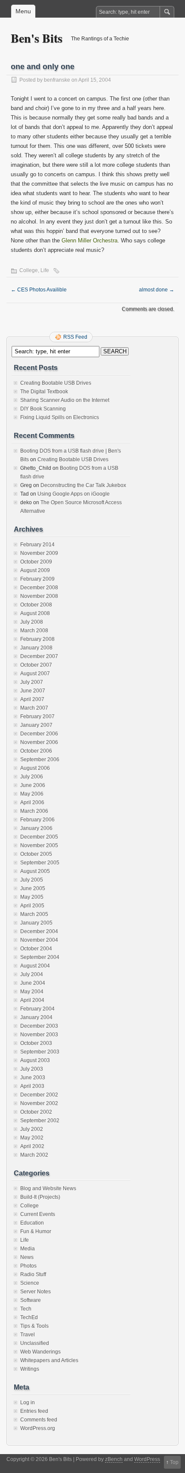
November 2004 (39, 940)
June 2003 (32, 1078)
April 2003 (32, 1086)
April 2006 (32, 802)
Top (174, 1462)
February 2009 (37, 579)
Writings (29, 1369)
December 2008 (39, 588)
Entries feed (34, 1411)
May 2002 (31, 1138)
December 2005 (39, 837)
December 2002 (39, 1095)
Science (29, 1283)
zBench (114, 1459)
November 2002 (39, 1103)
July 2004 (31, 974)
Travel (27, 1335)
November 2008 (39, 596)
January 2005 (36, 923)
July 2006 (31, 777)
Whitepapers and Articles (49, 1360)
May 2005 (31, 897)
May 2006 (31, 794)
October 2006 (36, 751)
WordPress (147, 1459)
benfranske (57, 80)
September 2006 (39, 759)
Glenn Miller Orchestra (89, 240)
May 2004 (31, 992)
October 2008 (36, 605)
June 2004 (32, 983)
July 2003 (31, 1069)
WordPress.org (37, 1428)
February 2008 (37, 639)
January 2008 (36, 648)
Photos (28, 1266)
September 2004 (39, 957)
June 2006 (32, 785)
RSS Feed (75, 337)
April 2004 (32, 1000)
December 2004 (39, 931)
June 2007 (32, 691)
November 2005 (39, 845)
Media (27, 1249)
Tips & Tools (34, 1326)
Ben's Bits (36, 38)
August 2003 (35, 1060)
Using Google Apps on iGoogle (73, 494)
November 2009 (39, 553)
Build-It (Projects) (40, 1197)
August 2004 (35, 966)
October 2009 (36, 562)
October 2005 (36, 854)
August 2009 (35, 570)
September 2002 (39, 1121)
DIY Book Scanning (43, 409)
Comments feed (38, 1420)
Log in (27, 1403)
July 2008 (31, 622)
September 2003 (39, 1052)
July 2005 (31, 880)
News (27, 1257)
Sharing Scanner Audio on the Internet (64, 400)
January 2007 (36, 725)
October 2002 (36, 1112)
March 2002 (34, 1155)
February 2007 (37, 717)
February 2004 (37, 1009)
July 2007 (31, 682)
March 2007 (34, 708)
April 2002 (32, 1146)
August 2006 (35, 768)
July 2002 (31, 1129)
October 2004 (36, 949)
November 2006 (39, 742)
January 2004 (36, 1017)
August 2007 (35, 674)
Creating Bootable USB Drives (55, 383)
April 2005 (32, 906)
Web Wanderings (40, 1352)
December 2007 (39, 656)
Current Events (37, 1214)
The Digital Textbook (44, 392)
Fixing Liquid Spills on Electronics (59, 417)
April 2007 (32, 699)
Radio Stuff (33, 1274)
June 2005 (32, 888)
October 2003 (36, 1043)
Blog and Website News (48, 1188)
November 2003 (39, 1035)
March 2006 (34, 811)
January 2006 (36, 828)
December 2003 (39, 1026)
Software (30, 1300)
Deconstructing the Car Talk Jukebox (83, 485)
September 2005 (39, 863)
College (28, 270)
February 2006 (37, 820)
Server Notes (35, 1292)
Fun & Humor (35, 1231)
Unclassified (34, 1343)
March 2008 (34, 631)
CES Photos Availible (39, 290)
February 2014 (37, 545)
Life (44, 270)
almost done (156, 290)
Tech (25, 1309)
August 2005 (35, 871)
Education (32, 1223)
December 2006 (39, 734)
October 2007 (36, 665)
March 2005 (34, 914)
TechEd (29, 1317)
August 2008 (35, 613)
